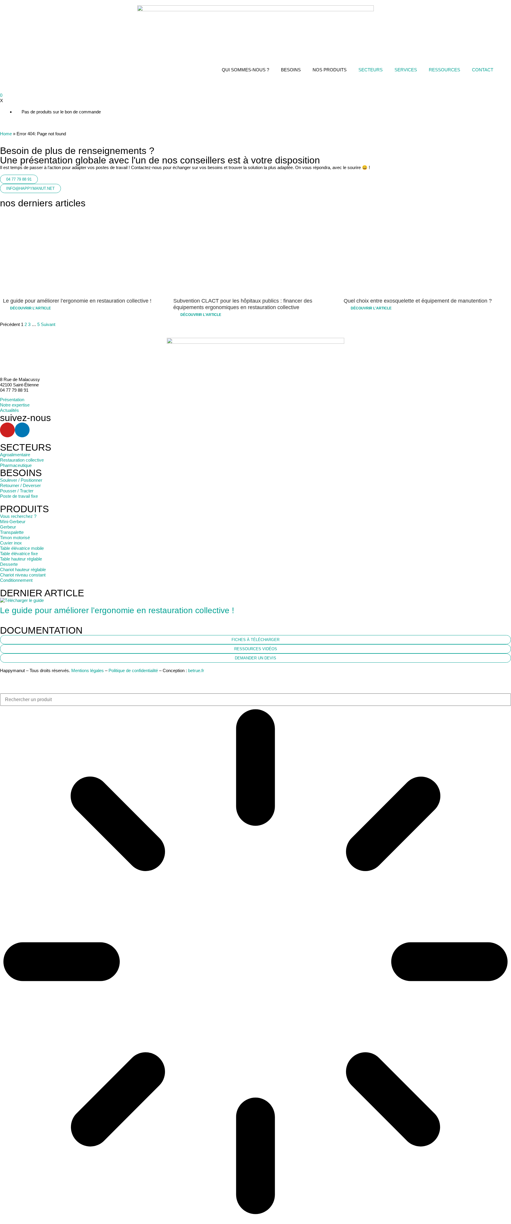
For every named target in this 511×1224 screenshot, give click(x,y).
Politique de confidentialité (133, 670)
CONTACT (482, 69)
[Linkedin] (22, 430)
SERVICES (405, 69)
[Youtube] (7, 430)
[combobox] (255, 699)
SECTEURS (370, 69)
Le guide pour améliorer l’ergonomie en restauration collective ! (117, 610)
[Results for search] (255, 962)
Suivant (48, 324)
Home (6, 133)
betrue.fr (196, 670)
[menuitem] (505, 70)
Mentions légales (87, 670)
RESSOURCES (444, 69)
